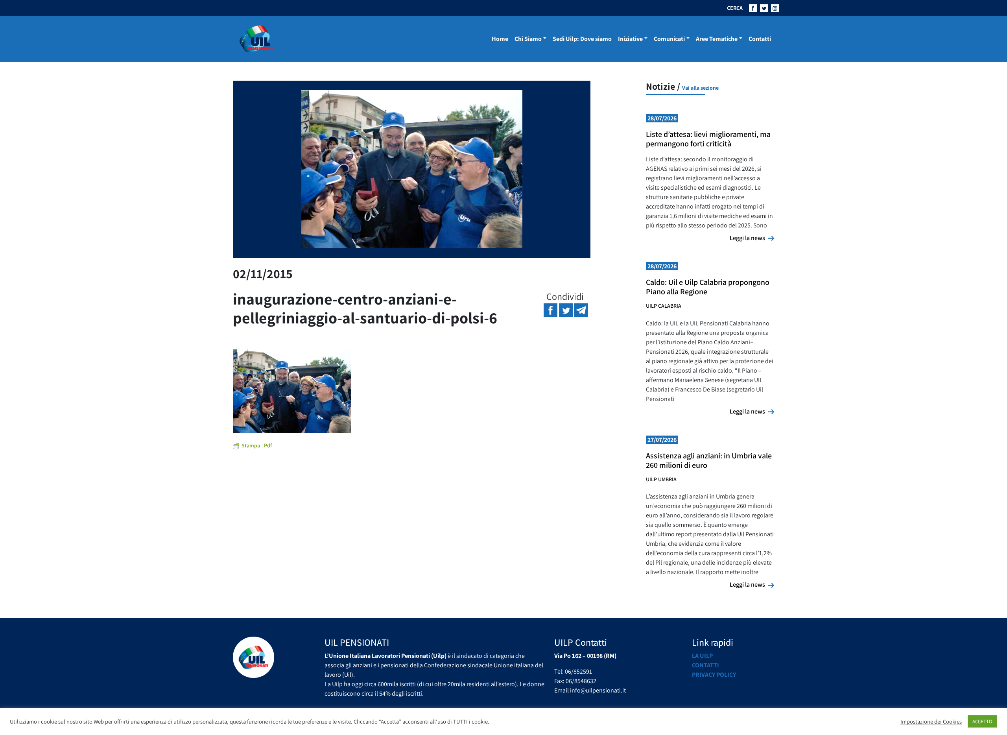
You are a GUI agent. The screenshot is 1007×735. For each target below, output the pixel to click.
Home (500, 39)
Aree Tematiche (717, 39)
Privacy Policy (714, 674)
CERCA (735, 7)
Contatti (760, 39)
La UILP (702, 656)
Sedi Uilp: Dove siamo (582, 39)
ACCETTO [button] (982, 721)
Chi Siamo (528, 39)
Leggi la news (752, 237)
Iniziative (630, 39)
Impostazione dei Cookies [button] (931, 721)
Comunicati (669, 39)
